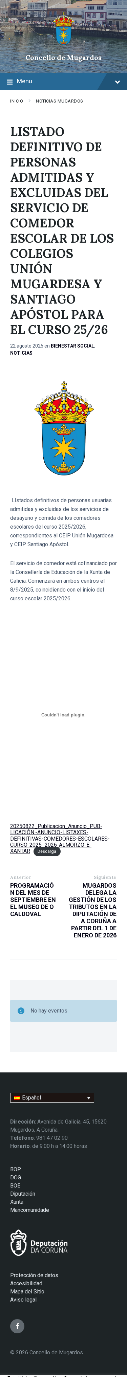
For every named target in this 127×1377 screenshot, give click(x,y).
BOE (15, 1185)
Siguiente (105, 877)
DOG (15, 1177)
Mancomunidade (29, 1210)
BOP (15, 1169)
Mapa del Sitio (27, 1291)
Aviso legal (23, 1299)
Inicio (16, 101)
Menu (24, 81)
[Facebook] (17, 1326)
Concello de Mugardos (63, 57)
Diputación (22, 1194)
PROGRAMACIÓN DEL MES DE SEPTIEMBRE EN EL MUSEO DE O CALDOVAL (33, 899)
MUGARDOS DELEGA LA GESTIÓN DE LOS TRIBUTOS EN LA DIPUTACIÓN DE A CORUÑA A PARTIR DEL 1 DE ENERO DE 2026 (93, 910)
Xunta (16, 1202)
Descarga (47, 851)
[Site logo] (63, 46)
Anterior (20, 877)
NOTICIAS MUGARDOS (59, 101)
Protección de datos (34, 1275)
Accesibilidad (26, 1283)
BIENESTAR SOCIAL (72, 346)
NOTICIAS (21, 353)
